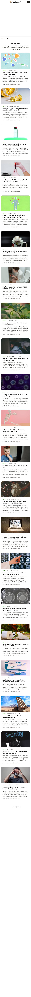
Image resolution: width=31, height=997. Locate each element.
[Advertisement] (15, 20)
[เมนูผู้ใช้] (28, 2)
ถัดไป (18, 807)
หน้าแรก (3, 38)
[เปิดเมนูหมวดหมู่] (2, 2)
